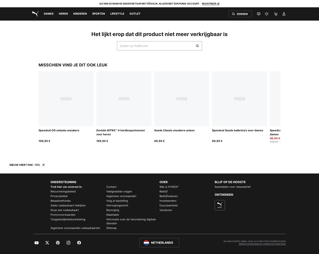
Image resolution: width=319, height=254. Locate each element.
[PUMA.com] (34, 14)
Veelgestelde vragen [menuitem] (119, 191)
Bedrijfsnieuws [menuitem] (169, 196)
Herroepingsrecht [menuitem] (117, 205)
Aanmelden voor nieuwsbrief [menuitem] (233, 186)
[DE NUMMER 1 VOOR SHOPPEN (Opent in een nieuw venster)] (220, 205)
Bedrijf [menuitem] (164, 191)
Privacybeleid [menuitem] (59, 196)
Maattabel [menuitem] (112, 214)
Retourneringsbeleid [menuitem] (63, 191)
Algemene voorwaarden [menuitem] (121, 196)
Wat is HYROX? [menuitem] (169, 186)
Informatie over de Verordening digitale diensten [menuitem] (131, 221)
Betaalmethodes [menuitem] (61, 200)
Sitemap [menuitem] (111, 228)
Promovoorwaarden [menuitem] (63, 214)
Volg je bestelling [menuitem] (117, 200)
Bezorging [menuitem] (112, 210)
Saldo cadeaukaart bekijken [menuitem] (68, 205)
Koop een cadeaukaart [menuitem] (65, 210)
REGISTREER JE (211, 3)
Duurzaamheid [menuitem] (169, 205)
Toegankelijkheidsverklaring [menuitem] (68, 219)
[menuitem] (48, 14)
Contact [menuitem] (111, 186)
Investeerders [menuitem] (168, 200)
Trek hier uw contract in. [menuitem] (66, 186)
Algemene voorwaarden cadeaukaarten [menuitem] (75, 228)
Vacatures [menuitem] (166, 210)
